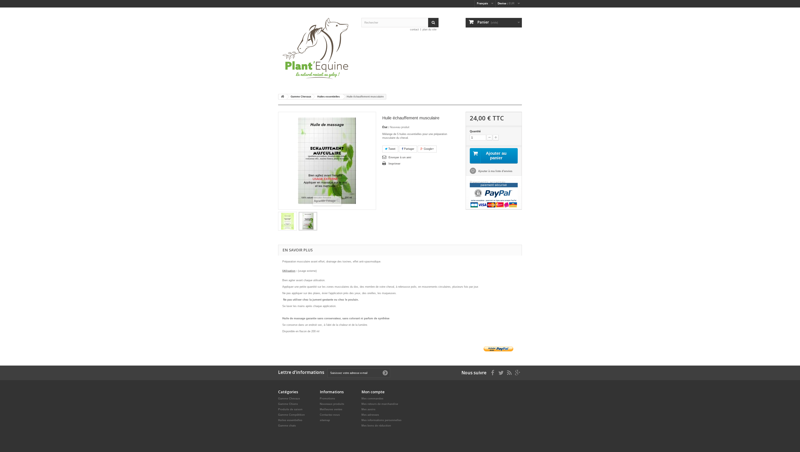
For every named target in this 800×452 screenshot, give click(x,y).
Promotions (327, 398)
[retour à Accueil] (282, 96)
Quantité (475, 131)
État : (385, 127)
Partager (408, 148)
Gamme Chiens (288, 404)
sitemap (325, 420)
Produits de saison (290, 409)
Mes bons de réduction (376, 425)
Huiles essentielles (290, 420)
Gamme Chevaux (289, 398)
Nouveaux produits (332, 404)
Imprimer (394, 163)
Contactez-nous (330, 414)
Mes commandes (372, 398)
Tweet (391, 148)
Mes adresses (370, 414)
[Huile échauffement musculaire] (287, 221)
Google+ (428, 148)
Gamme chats (287, 425)
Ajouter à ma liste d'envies (494, 171)
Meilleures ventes (331, 409)
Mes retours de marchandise (379, 404)
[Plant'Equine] (316, 49)
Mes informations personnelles (381, 420)
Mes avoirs (368, 409)
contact (414, 29)
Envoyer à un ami (400, 157)
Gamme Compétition (291, 414)
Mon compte (373, 391)
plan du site (429, 29)
